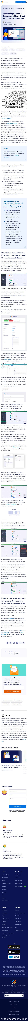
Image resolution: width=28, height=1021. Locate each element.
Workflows (6, 2)
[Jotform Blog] (13, 1019)
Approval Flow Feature (7, 700)
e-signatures (11, 618)
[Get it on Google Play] (14, 947)
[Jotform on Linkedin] (7, 1019)
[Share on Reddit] (17, 643)
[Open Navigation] (27, 2)
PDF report (16, 447)
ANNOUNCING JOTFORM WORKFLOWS (11, 765)
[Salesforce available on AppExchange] (14, 957)
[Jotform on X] (5, 1019)
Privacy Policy (14, 811)
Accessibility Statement (14, 1011)
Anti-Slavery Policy (14, 1014)
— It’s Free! (20, 2)
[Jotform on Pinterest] (18, 1019)
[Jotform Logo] (2, 2)
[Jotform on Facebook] (2, 1019)
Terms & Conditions (14, 1001)
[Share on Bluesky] (20, 643)
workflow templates (11, 504)
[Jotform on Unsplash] (26, 1019)
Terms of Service (21, 811)
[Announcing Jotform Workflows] (11, 756)
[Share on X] (7, 643)
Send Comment (17, 806)
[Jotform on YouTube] (20, 1019)
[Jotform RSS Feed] (15, 1019)
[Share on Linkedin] (14, 643)
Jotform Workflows (6, 118)
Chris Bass (9, 22)
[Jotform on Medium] (10, 1019)
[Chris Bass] (4, 22)
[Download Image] (24, 106)
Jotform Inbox (7, 359)
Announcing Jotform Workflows (10, 767)
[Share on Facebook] (10, 643)
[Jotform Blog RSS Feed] (23, 643)
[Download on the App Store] (14, 952)
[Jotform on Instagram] (23, 1019)
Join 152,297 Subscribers (12, 691)
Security (14, 1008)
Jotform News (6, 704)
